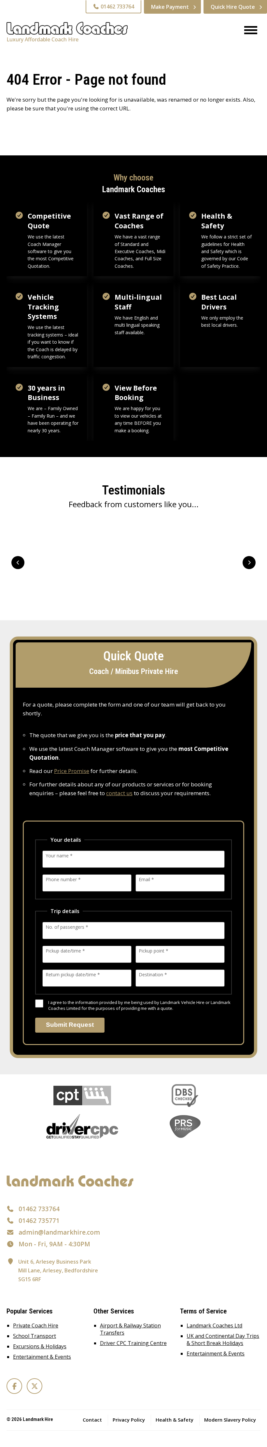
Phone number (63, 879)
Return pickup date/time (73, 974)
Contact (92, 1419)
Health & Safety (174, 1419)
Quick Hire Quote (233, 6)
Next (249, 562)
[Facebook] (14, 1386)
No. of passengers (67, 927)
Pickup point (153, 951)
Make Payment (170, 6)
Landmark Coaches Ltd (214, 1325)
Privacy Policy (129, 1419)
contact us (119, 793)
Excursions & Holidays (39, 1346)
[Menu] (248, 31)
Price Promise (71, 771)
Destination (153, 974)
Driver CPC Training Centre (133, 1343)
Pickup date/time (65, 951)
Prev (17, 562)
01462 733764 (116, 6)
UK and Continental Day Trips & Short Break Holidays (223, 1339)
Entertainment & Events (42, 1356)
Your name (59, 855)
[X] (34, 1386)
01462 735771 (39, 1220)
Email (146, 879)
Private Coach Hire (35, 1325)
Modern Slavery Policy (230, 1419)
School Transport (34, 1336)
